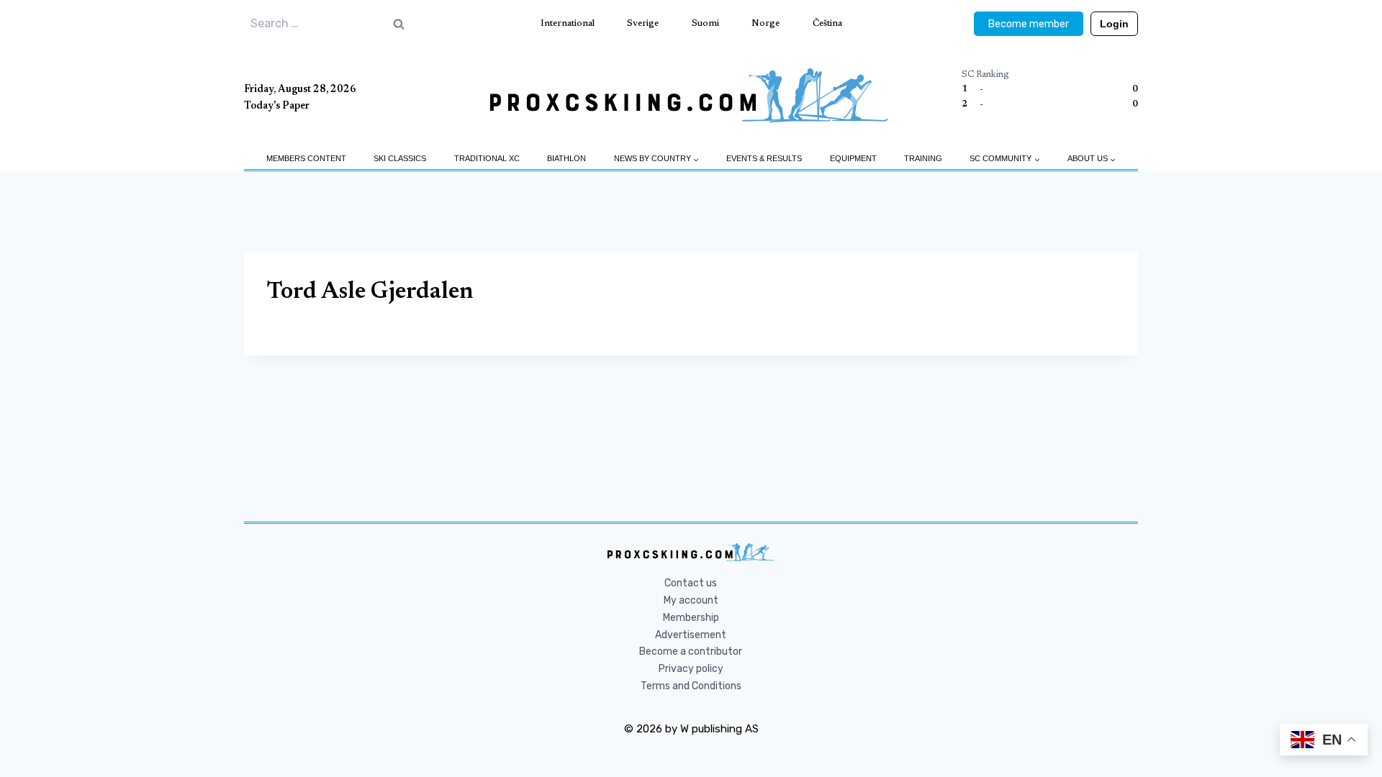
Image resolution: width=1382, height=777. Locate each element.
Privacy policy (691, 669)
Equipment (853, 158)
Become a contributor (690, 651)
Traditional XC (487, 158)
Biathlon (566, 158)
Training (923, 158)
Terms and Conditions (691, 686)
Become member (1028, 24)
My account (691, 600)
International (568, 23)
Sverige (643, 23)
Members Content (306, 158)
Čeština (827, 23)
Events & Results (764, 158)
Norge (765, 23)
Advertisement (690, 635)
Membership (691, 618)
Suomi (705, 23)
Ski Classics (400, 158)
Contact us (690, 583)
